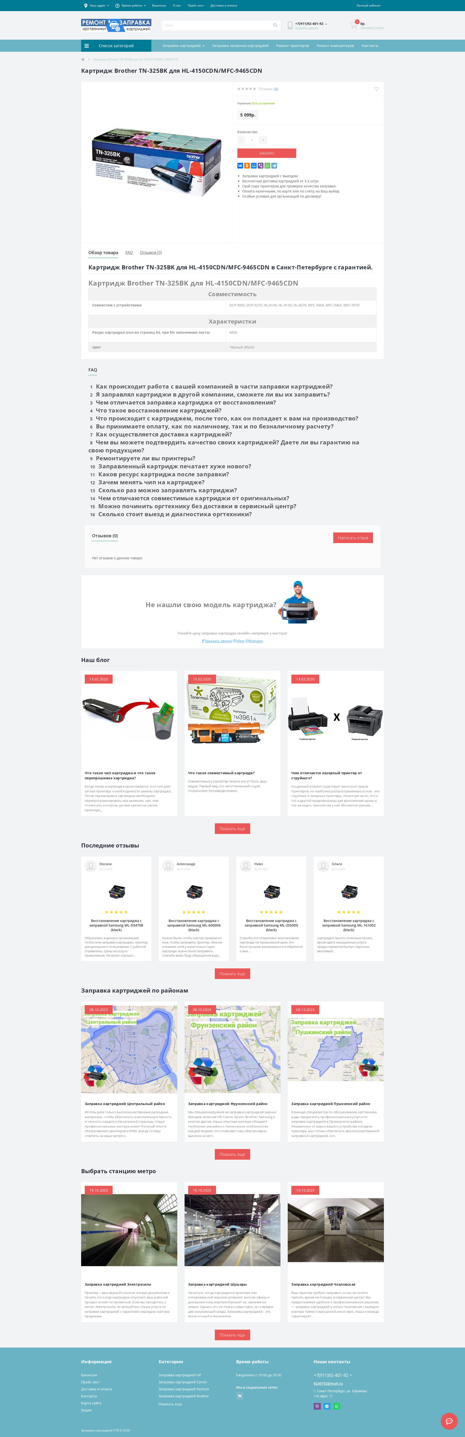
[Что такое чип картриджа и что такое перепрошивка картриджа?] (129, 718)
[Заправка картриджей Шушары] (233, 1229)
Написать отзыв (353, 537)
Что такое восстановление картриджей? (156, 410)
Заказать (257, 153)
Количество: (247, 132)
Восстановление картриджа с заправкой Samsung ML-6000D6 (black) (194, 925)
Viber (240, 641)
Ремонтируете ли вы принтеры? (142, 458)
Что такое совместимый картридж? (221, 773)
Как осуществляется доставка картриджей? (161, 434)
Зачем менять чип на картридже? (147, 482)
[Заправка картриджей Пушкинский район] (336, 1049)
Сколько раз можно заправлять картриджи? (163, 490)
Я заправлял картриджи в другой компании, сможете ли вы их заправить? (210, 394)
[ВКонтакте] (240, 166)
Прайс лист (196, 5)
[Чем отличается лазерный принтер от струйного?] (336, 718)
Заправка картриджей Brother (184, 1396)
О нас (177, 5)
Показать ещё (170, 1404)
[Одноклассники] (247, 166)
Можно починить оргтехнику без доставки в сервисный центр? (193, 506)
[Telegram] (274, 166)
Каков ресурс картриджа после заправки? (159, 474)
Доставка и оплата (224, 5)
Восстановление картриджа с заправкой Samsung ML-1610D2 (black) (349, 925)
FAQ (129, 252)
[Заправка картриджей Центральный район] (129, 1049)
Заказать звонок (306, 28)
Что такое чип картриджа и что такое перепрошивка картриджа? (120, 775)
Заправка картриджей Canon (183, 1382)
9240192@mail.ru (328, 1383)
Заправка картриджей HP (180, 1375)
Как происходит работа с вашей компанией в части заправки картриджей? (211, 386)
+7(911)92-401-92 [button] (331, 1375)
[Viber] (261, 166)
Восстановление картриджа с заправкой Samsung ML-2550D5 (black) (271, 925)
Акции (86, 1410)
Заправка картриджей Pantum (184, 1389)
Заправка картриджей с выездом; (270, 176)
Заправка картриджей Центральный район (125, 1103)
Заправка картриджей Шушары (217, 1284)
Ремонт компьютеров (335, 45)
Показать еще (232, 828)
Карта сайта (91, 1403)
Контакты (370, 45)
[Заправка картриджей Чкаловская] (336, 1229)
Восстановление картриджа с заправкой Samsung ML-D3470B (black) (116, 925)
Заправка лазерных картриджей (240, 45)
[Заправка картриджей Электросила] (129, 1229)
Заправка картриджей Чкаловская (323, 1284)
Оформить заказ (372, 27)
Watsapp (256, 641)
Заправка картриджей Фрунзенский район (228, 1103)
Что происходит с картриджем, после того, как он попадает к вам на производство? (224, 418)
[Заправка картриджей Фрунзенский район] (233, 1049)
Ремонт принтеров (292, 45)
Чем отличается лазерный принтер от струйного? (326, 775)
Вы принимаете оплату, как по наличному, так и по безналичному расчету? (211, 426)
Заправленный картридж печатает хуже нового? (170, 466)
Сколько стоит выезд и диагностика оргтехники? (171, 514)
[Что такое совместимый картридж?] (233, 718)
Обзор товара (103, 252)
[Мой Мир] (254, 166)
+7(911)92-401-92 (328, 1368)
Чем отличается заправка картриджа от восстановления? (183, 402)
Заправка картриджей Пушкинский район (330, 1103)
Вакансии (159, 5)
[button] (96, 5)
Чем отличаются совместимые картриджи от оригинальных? (189, 498)
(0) (276, 89)
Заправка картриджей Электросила (118, 1284)
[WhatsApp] (267, 166)
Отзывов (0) (151, 252)
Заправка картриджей (182, 45)
